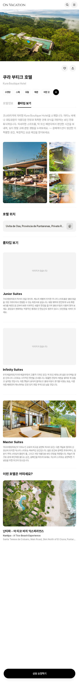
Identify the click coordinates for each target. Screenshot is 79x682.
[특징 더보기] (56, 92)
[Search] (67, 5)
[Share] (72, 68)
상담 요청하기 (39, 673)
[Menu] (74, 4)
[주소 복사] (70, 226)
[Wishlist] (64, 68)
